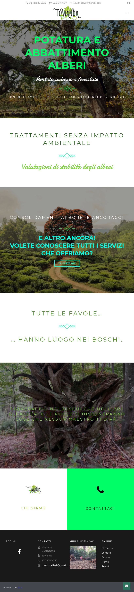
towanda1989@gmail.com (87, 2)
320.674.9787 (60, 2)
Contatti (106, 552)
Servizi (105, 566)
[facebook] (19, 552)
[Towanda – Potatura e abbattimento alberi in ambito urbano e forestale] (66, 13)
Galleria (105, 557)
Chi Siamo (107, 548)
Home (105, 561)
